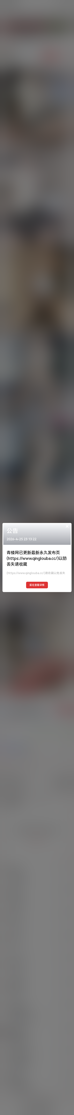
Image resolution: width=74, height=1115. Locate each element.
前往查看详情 (37, 585)
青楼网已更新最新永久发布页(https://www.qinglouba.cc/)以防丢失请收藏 (37, 558)
